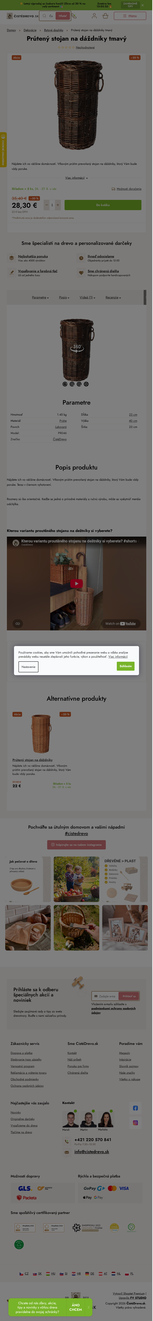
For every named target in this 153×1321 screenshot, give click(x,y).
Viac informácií (116, 656)
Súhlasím (124, 666)
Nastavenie (27, 667)
